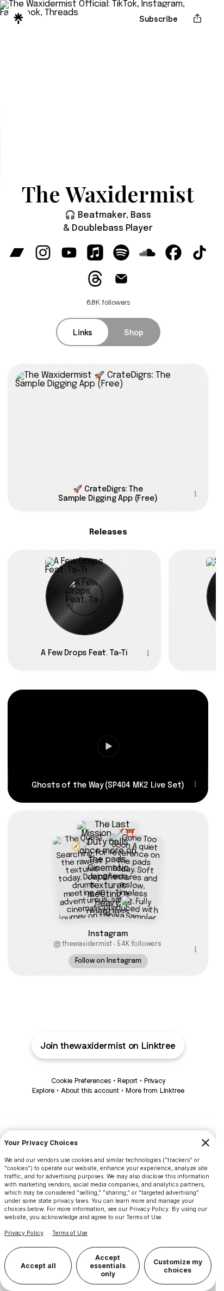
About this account (90, 1090)
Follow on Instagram (108, 961)
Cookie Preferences (81, 1080)
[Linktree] (18, 18)
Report (127, 1080)
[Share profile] (197, 18)
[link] (17, 252)
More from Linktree (155, 1090)
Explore (43, 1090)
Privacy (154, 1080)
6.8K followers (108, 302)
